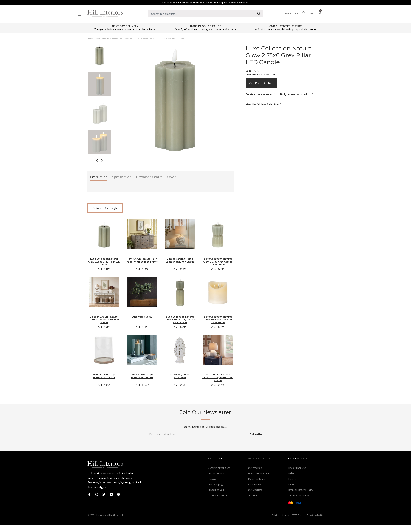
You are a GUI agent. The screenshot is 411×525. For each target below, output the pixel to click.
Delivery (212, 478)
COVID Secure (298, 515)
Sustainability (255, 495)
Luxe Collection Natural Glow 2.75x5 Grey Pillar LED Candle (104, 261)
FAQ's (291, 484)
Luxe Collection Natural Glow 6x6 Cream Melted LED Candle (218, 319)
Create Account (291, 13)
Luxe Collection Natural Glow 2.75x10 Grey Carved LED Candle (180, 319)
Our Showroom (216, 473)
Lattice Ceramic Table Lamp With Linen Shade (180, 260)
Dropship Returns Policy (300, 489)
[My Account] (303, 13)
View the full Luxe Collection (262, 104)
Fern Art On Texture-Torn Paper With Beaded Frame (142, 260)
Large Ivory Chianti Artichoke (180, 376)
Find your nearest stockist (295, 94)
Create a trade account (259, 94)
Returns (292, 478)
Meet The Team (256, 478)
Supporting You (216, 489)
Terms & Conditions (298, 495)
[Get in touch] (311, 13)
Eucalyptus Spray (142, 316)
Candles (128, 39)
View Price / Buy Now (261, 83)
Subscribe (256, 434)
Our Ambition (255, 467)
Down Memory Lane (259, 473)
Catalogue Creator (217, 495)
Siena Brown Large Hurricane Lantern (104, 376)
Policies (275, 515)
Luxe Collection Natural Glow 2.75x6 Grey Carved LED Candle (217, 261)
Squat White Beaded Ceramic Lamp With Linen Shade (217, 377)
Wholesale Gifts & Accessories (109, 39)
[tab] (98, 178)
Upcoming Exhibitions (219, 467)
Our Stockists (255, 489)
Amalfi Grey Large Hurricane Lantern (142, 376)
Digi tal (320, 515)
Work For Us (254, 484)
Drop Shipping (215, 484)
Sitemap (285, 515)
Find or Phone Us (297, 467)
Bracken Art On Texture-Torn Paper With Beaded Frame (104, 319)
